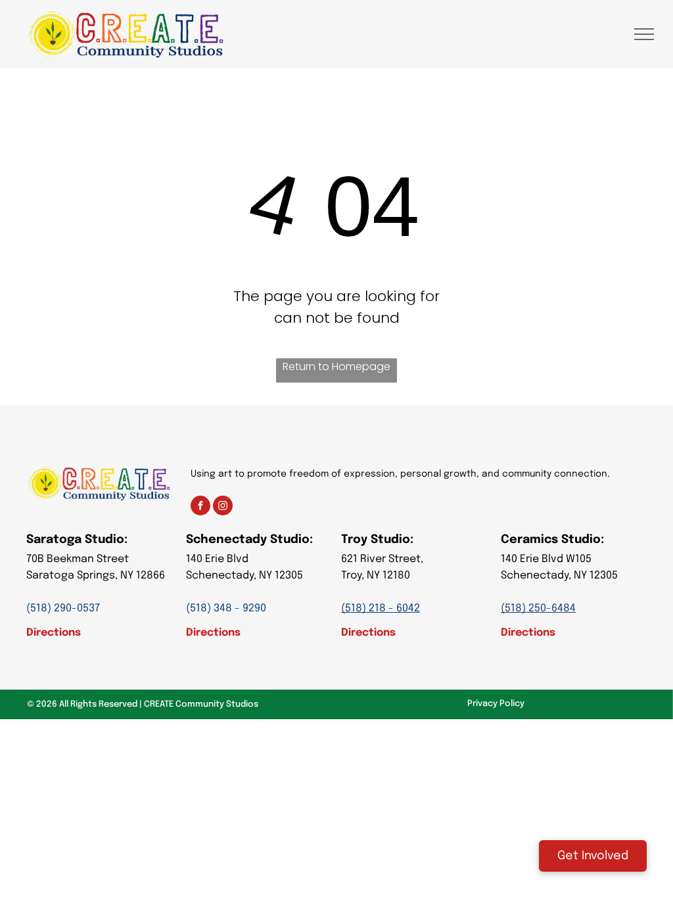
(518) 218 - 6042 (380, 608)
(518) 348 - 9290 (226, 608)
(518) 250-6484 (538, 608)
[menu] (644, 34)
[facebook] (200, 507)
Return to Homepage (336, 366)
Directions (53, 632)
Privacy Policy (495, 703)
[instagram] (223, 507)
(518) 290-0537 (63, 608)
